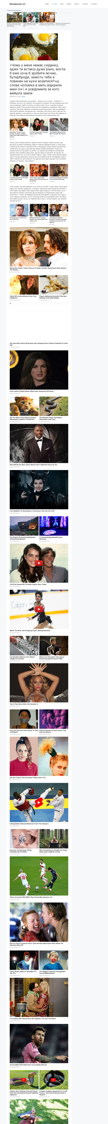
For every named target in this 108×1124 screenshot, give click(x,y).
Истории (54, 4)
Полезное (85, 4)
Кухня (62, 4)
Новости (76, 4)
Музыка (69, 4)
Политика (94, 4)
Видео (47, 4)
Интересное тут (18, 4)
